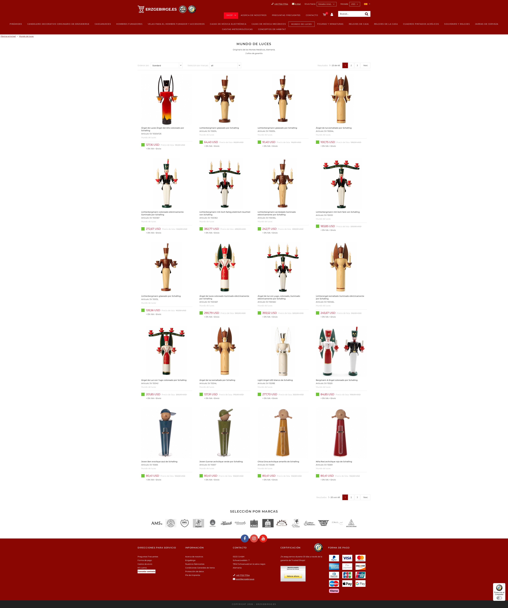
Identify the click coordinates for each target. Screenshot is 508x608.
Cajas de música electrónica (228, 24)
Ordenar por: (143, 65)
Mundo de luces (301, 24)
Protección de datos (194, 571)
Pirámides (16, 24)
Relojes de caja (359, 24)
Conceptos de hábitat (272, 29)
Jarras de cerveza (486, 24)
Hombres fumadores (129, 24)
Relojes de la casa (386, 24)
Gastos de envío (145, 564)
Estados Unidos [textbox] (325, 4)
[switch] (499, 598)
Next (365, 65)
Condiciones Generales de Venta (200, 568)
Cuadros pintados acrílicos (421, 24)
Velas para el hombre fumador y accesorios (176, 24)
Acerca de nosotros (254, 15)
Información (194, 547)
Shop (229, 15)
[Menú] (503, 584)
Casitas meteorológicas (237, 29)
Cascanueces (103, 24)
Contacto (312, 15)
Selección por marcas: (198, 65)
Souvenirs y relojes (457, 24)
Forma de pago (145, 560)
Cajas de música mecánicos (269, 24)
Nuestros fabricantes (194, 564)
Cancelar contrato (146, 571)
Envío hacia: (310, 4)
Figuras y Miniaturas (330, 24)
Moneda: (344, 4)
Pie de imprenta (192, 575)
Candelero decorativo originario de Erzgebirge (58, 24)
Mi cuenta (142, 568)
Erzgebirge (190, 560)
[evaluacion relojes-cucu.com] (293, 574)
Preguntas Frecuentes (286, 15)
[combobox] (327, 4)
